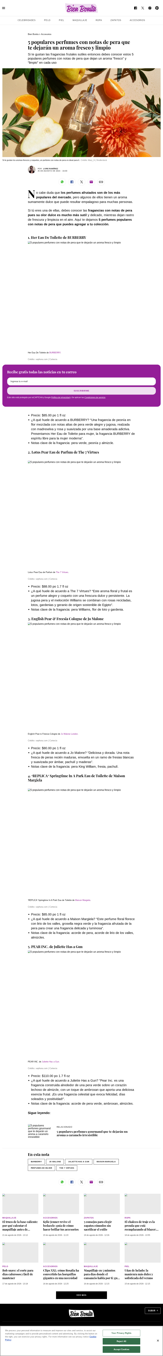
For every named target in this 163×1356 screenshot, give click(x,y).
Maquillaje (80, 20)
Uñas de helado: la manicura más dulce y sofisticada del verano (139, 1274)
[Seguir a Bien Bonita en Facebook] (135, 8)
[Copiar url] (101, 182)
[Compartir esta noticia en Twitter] (81, 182)
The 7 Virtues (62, 572)
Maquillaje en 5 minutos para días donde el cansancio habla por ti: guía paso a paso (102, 1276)
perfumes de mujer (41, 1168)
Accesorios (137, 20)
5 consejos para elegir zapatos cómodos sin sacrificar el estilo (98, 1225)
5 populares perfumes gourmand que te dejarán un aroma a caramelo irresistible (92, 1133)
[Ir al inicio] (81, 1313)
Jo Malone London (69, 734)
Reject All (121, 1341)
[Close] (157, 1340)
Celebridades (27, 20)
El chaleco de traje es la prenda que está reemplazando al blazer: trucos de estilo (140, 1227)
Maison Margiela (82, 900)
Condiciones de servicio (95, 397)
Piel (61, 20)
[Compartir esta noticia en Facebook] (72, 182)
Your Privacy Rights (121, 1333)
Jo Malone (55, 1162)
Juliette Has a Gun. (51, 1061)
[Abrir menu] (3, 8)
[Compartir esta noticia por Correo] (91, 182)
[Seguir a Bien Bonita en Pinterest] (157, 8)
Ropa (99, 20)
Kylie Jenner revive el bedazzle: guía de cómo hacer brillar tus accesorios (61, 1225)
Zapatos (115, 20)
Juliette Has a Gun (78, 1162)
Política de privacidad (60, 397)
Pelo (47, 20)
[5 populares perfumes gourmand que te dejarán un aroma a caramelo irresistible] (40, 1125)
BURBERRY (54, 352)
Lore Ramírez (50, 169)
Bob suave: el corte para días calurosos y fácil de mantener (17, 1274)
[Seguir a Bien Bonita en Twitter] (142, 8)
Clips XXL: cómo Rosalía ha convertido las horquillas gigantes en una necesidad (61, 1274)
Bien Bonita (33, 34)
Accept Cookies (121, 1349)
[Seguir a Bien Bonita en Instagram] (149, 8)
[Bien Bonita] (81, 8)
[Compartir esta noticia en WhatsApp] (62, 182)
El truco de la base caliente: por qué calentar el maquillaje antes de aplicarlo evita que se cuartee (20, 1229)
